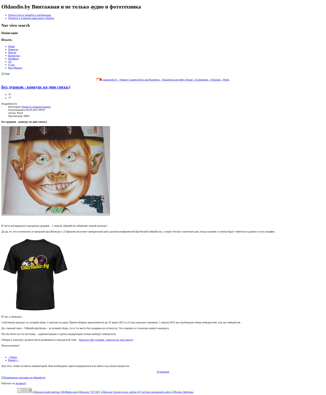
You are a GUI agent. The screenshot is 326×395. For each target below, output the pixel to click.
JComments (163, 371)
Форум (12, 52)
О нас (11, 64)
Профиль (13, 58)
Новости (13, 49)
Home (11, 46)
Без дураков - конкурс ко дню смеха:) (35, 87)
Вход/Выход (15, 67)
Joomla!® (21, 383)
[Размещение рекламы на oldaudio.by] (23, 377)
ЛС (10, 61)
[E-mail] (9, 97)
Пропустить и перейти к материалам (29, 15)
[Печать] (9, 94)
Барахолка (14, 55)
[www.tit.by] (154, 392)
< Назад (12, 357)
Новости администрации (36, 106)
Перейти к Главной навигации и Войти (31, 18)
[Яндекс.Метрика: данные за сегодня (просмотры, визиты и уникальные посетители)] (182, 392)
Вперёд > (13, 360)
